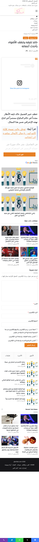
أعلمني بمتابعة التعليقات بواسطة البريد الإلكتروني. (22, 338)
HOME (32, 467)
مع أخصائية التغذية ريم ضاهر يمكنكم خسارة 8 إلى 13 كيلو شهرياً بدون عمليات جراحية (14, 393)
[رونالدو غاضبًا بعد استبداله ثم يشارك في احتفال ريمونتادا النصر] (10, 254)
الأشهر (32, 358)
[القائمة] (37, 14)
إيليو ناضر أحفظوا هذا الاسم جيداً (15, 401)
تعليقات (7, 358)
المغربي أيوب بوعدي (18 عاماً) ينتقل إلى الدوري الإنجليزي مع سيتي (30, 262)
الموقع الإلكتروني (33, 323)
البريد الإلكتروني (33, 314)
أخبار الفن (35, 32)
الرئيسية (33, 36)
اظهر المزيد (20, 157)
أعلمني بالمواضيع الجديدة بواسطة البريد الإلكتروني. (22, 343)
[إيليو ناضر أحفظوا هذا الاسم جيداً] (32, 404)
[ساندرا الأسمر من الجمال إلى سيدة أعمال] (32, 367)
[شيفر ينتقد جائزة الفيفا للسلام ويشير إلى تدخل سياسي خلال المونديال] (10, 233)
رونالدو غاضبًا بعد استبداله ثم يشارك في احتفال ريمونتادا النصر (10, 262)
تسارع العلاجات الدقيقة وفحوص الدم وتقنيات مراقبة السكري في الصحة (30, 451)
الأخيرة (20, 358)
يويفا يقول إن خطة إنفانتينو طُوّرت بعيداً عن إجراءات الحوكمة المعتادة (29, 241)
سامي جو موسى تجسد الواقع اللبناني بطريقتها (13, 383)
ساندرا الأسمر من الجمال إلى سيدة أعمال (15, 365)
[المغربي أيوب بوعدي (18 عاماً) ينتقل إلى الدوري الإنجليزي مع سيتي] (29, 254)
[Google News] (32, 165)
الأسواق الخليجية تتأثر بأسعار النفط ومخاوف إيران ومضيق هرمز (10, 451)
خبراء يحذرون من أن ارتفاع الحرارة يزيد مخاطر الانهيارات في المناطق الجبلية (10, 430)
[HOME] (37, 18)
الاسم (35, 306)
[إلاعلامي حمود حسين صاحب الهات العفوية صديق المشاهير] (32, 376)
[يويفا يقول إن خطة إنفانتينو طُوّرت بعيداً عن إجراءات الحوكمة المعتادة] (29, 233)
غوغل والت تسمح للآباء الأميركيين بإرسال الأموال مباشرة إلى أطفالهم (19, 135)
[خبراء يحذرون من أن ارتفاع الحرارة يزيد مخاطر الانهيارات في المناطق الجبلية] (10, 421)
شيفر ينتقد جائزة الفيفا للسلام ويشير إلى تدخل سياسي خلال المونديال (12, 241)
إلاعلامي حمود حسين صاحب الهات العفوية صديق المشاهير (14, 374)
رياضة (25, 40)
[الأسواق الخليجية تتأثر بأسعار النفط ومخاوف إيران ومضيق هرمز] (10, 443)
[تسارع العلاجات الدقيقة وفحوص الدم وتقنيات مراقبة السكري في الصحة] (29, 443)
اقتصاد (36, 25)
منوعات (35, 23)
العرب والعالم (34, 21)
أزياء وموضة (34, 27)
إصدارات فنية (34, 29)
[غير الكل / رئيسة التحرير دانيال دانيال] (19, 13)
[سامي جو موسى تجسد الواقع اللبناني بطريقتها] (32, 385)
